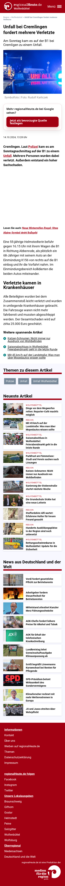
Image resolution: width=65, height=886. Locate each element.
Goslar (8, 812)
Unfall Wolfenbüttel (45, 381)
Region (6, 17)
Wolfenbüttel (16, 17)
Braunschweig (13, 801)
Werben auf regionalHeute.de (22, 746)
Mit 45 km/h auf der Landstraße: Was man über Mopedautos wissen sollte (34, 356)
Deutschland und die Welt (20, 856)
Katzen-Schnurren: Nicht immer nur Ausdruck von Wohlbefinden (29, 340)
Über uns (9, 740)
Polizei (33, 146)
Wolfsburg (10, 840)
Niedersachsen (13, 851)
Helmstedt (10, 818)
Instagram (10, 785)
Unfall (7, 156)
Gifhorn (9, 807)
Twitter (8, 790)
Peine (7, 823)
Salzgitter (10, 829)
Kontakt (9, 735)
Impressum (11, 762)
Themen (9, 751)
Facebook (10, 779)
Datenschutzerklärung (17, 757)
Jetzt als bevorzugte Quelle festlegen (28, 122)
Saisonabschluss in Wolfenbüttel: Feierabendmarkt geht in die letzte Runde (32, 348)
